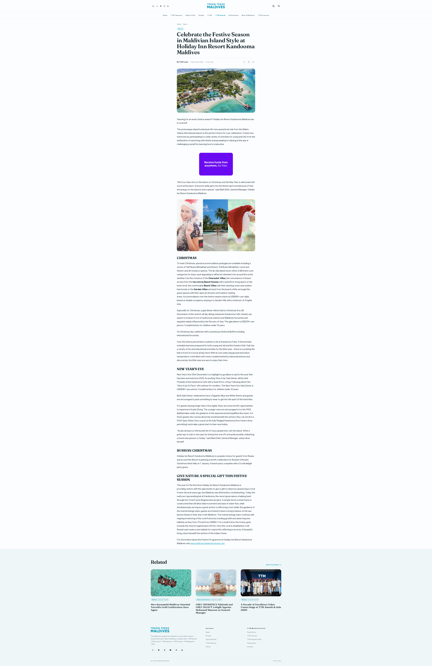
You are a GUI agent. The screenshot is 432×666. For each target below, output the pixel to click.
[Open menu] (153, 5)
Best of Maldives (248, 15)
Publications (233, 15)
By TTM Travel (182, 62)
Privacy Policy (277, 661)
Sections (210, 628)
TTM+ (209, 15)
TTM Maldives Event (256, 628)
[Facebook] (157, 6)
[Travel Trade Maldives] (160, 629)
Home (179, 24)
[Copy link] (253, 62)
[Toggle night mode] (273, 5)
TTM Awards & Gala (254, 639)
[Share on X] (244, 62)
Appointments (211, 639)
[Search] (278, 5)
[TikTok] (176, 650)
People (201, 15)
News (165, 15)
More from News (272, 565)
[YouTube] (170, 650)
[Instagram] (161, 6)
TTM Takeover (176, 15)
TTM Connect (263, 15)
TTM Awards (220, 15)
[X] (164, 6)
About (208, 647)
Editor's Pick (190, 15)
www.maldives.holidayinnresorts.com (207, 543)
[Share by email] (249, 62)
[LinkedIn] (168, 6)
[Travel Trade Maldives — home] (216, 6)
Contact (250, 647)
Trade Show (251, 632)
